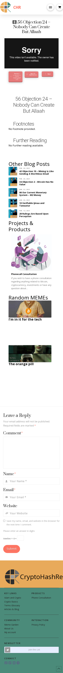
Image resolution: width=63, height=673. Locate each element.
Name (9, 474)
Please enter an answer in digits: (19, 530)
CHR (17, 7)
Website (10, 506)
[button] (50, 7)
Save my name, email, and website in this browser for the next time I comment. (33, 522)
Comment (13, 433)
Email (9, 489)
